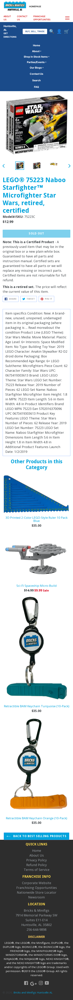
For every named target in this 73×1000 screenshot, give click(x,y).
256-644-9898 (36, 929)
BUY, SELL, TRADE (34, 31)
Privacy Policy (36, 860)
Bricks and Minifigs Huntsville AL (32, 992)
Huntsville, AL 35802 (36, 925)
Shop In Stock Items (36, 56)
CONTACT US (22, 18)
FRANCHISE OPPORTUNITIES (41, 18)
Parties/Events (36, 62)
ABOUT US (7, 18)
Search (36, 80)
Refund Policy (36, 865)
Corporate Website (36, 883)
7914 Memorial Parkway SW (36, 915)
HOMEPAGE (35, 6)
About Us (36, 855)
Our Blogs (36, 67)
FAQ (36, 86)
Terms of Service (36, 869)
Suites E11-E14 (36, 920)
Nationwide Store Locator (36, 892)
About (36, 51)
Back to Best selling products (39, 836)
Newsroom (36, 897)
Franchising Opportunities (36, 888)
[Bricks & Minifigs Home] (15, 6)
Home (36, 45)
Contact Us (36, 73)
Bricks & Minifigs (36, 910)
